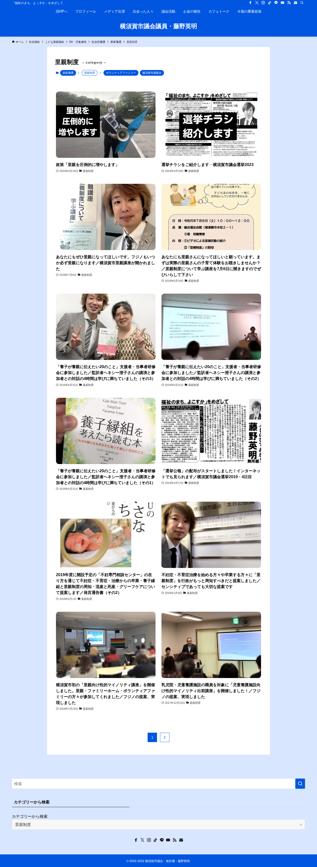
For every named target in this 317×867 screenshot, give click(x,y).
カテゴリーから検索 (30, 816)
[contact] (295, 2)
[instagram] (263, 2)
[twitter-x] (257, 2)
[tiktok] (269, 2)
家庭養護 (68, 72)
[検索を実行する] (300, 783)
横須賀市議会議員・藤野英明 (158, 26)
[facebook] (250, 2)
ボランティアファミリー (121, 72)
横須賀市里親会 (151, 72)
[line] (276, 2)
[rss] (289, 2)
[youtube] (282, 2)
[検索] (302, 2)
